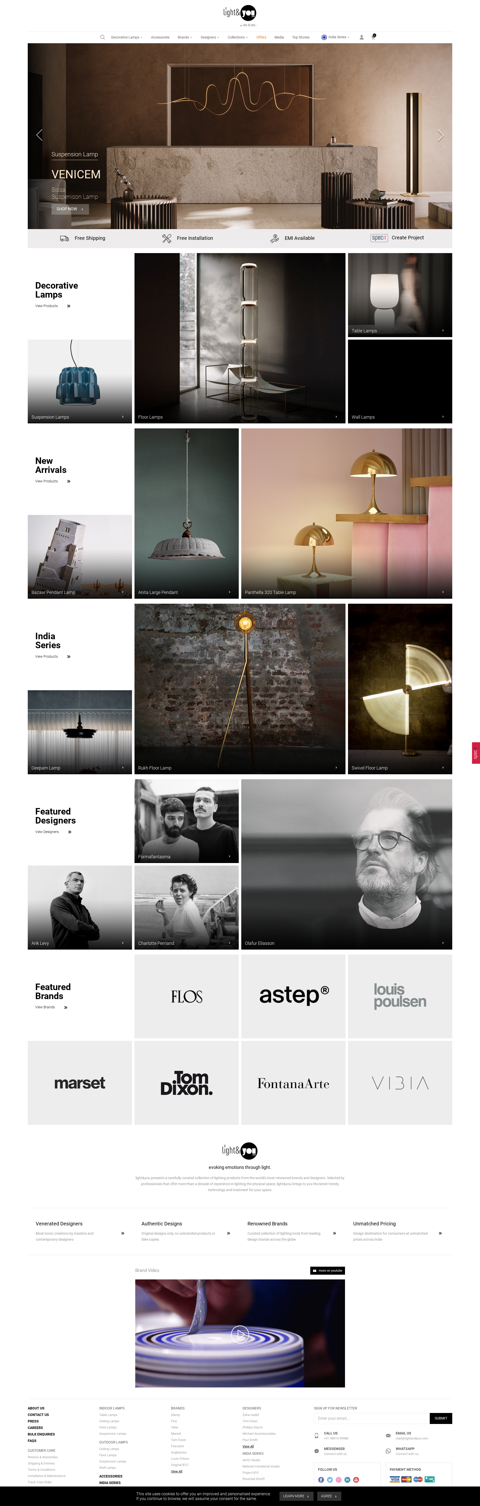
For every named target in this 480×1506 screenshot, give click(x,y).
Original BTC (179, 1465)
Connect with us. (336, 1454)
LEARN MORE (294, 1496)
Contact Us (38, 1415)
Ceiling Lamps (109, 1421)
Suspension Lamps (112, 1433)
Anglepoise (179, 1452)
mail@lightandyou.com (412, 1438)
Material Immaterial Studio (261, 1466)
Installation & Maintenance (47, 1476)
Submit (441, 1418)
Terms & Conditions (41, 1469)
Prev (39, 136)
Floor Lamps (108, 1427)
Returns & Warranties (43, 1457)
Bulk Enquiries (41, 1434)
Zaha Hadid (250, 1415)
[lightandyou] (476, 753)
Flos (174, 1421)
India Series (337, 37)
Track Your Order (40, 1482)
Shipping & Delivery (41, 1463)
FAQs (32, 1441)
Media (279, 37)
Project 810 (250, 1472)
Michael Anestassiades (259, 1433)
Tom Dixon (178, 1440)
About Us (36, 1408)
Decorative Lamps (125, 37)
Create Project (407, 238)
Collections (237, 37)
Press (33, 1421)
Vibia (174, 1427)
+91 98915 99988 (336, 1438)
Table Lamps (108, 1415)
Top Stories (301, 37)
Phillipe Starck (252, 1427)
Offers (261, 37)
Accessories (160, 37)
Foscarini (177, 1446)
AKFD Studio (251, 1460)
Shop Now (67, 209)
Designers (209, 37)
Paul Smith (250, 1440)
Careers (35, 1428)
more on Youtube (330, 1270)
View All (176, 1471)
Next (440, 136)
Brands (184, 37)
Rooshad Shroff (253, 1479)
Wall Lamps (107, 1467)
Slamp (175, 1415)
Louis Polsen (180, 1458)
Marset (176, 1433)
